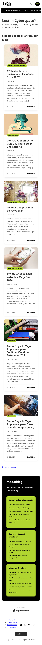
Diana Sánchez (12, 284)
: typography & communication (21, 511)
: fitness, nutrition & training (20, 587)
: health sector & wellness (20, 583)
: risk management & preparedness (19, 591)
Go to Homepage (9, 467)
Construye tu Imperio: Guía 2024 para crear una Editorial (20, 143)
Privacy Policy (12, 625)
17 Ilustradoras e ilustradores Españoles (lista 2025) (20, 74)
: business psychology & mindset (19, 551)
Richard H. (10, 151)
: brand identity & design (19, 505)
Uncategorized (13, 135)
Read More (31, 107)
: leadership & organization (20, 541)
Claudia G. (10, 81)
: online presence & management (19, 556)
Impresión (11, 341)
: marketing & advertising (19, 508)
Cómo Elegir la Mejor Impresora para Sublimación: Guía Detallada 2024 (19, 350)
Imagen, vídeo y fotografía (16, 65)
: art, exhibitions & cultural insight (21, 579)
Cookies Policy (12, 627)
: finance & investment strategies (19, 546)
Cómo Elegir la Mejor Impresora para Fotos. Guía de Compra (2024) (20, 424)
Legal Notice (12, 622)
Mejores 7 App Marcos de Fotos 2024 (20, 209)
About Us (12, 620)
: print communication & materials (19, 515)
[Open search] (31, 4)
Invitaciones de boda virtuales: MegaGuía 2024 (19, 277)
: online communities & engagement (19, 521)
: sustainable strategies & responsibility (20, 573)
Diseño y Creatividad (12, 10)
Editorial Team (12, 359)
